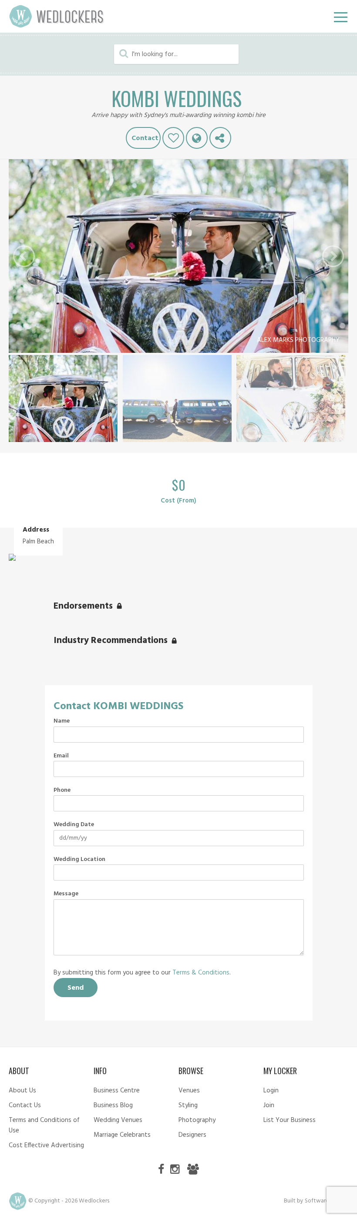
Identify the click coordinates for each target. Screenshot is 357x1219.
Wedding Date (74, 825)
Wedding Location (79, 859)
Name (62, 721)
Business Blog (113, 1105)
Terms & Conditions (200, 973)
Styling (188, 1105)
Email (61, 756)
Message (66, 894)
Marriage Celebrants (122, 1135)
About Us (22, 1090)
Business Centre (117, 1090)
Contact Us (25, 1105)
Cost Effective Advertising (46, 1145)
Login (271, 1090)
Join (268, 1105)
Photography (197, 1120)
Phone (62, 790)
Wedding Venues (118, 1120)
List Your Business (289, 1120)
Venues (189, 1090)
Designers (192, 1135)
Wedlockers (56, 16)
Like (173, 138)
